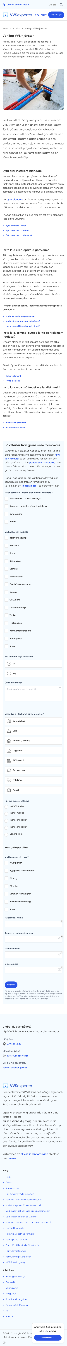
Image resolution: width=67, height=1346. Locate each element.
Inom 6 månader (18, 827)
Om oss (52, 4)
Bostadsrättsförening (17, 1305)
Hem (8, 1177)
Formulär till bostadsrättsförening (23, 1245)
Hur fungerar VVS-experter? (20, 1194)
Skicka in (11, 985)
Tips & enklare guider (16, 1299)
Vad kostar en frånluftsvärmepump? (24, 1199)
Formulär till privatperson (18, 1256)
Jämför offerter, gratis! (15, 1067)
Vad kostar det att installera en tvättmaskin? (28, 1222)
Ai (7, 1310)
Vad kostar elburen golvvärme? (22, 1216)
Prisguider (11, 1293)
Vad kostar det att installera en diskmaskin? (28, 1211)
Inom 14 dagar (17, 806)
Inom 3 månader (18, 820)
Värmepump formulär (17, 1239)
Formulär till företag (16, 1251)
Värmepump (12, 1288)
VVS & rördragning (15, 1262)
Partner (9, 1316)
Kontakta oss (12, 1188)
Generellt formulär (15, 1228)
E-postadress (11, 964)
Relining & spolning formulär (20, 1234)
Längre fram (16, 834)
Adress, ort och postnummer (19, 933)
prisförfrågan (56, 15)
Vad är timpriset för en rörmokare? (23, 1205)
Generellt (10, 1282)
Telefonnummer (12, 948)
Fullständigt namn (14, 917)
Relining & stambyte (16, 1276)
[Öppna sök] (61, 4)
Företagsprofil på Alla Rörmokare (21, 1337)
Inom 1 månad (17, 813)
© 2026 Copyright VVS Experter (19, 1333)
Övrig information (13, 682)
